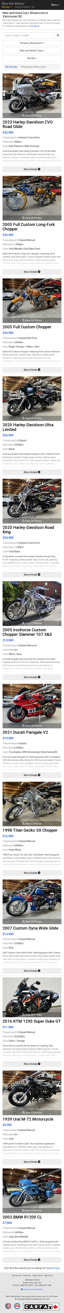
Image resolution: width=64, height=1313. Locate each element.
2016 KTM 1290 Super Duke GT (32, 1021)
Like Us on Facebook (33, 1289)
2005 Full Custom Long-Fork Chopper (29, 226)
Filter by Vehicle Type (31, 50)
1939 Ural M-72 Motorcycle (28, 1119)
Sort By (31, 58)
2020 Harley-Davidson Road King (28, 529)
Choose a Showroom (31, 43)
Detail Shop (37, 1275)
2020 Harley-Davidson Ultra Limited (28, 427)
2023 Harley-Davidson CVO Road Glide (28, 124)
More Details (31, 169)
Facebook (34, 26)
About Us (48, 1275)
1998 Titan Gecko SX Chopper (30, 830)
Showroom (17, 1275)
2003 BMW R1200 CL (22, 1217)
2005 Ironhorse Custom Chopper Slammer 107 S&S (27, 632)
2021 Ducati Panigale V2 (25, 732)
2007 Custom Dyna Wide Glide (30, 928)
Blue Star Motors (13, 3)
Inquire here (53, 1268)
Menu (56, 5)
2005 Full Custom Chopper (27, 327)
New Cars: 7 (7, 7)
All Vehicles (11, 66)
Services (27, 1275)
